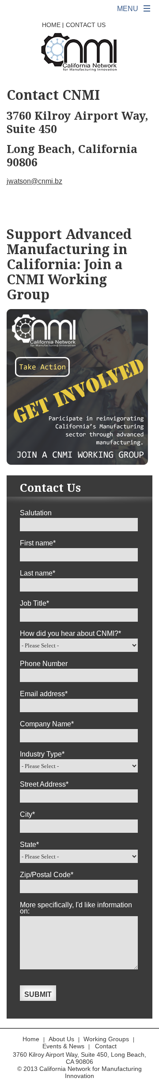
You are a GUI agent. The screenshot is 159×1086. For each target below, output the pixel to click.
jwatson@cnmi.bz (34, 181)
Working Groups (106, 1039)
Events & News (63, 1046)
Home (51, 24)
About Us (61, 1039)
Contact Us (86, 24)
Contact (106, 1046)
